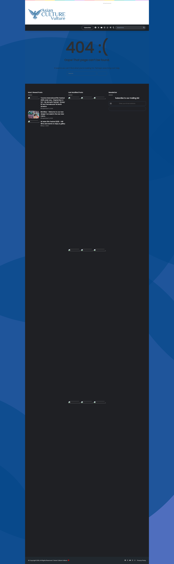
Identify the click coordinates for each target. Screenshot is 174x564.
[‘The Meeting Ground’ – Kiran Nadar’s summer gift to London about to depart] (100, 172)
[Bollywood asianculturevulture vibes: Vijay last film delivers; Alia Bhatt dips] (87, 252)
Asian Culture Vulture (60, 560)
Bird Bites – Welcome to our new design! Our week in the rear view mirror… (52, 114)
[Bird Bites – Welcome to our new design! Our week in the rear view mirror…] (33, 114)
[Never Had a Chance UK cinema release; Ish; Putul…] (74, 324)
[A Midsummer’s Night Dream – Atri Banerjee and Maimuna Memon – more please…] (87, 404)
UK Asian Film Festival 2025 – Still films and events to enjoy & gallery (53, 123)
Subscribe (87, 28)
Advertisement (107, 3)
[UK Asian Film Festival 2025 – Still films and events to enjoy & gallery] (33, 124)
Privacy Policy (141, 560)
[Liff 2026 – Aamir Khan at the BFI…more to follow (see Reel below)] (74, 405)
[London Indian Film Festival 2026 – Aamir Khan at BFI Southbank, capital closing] (100, 477)
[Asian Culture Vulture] (46, 14)
